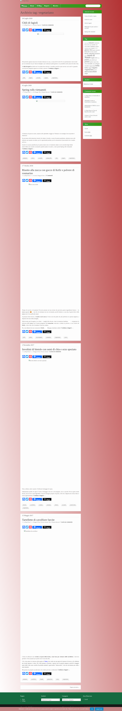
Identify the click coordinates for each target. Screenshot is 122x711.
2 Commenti (49, 175)
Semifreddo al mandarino (91, 102)
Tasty (46, 661)
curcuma (49, 504)
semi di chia (73, 504)
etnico (32, 158)
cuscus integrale (91, 48)
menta (86, 55)
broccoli (87, 44)
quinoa (91, 62)
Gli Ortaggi (35, 92)
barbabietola (96, 43)
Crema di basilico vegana (90, 16)
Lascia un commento (48, 25)
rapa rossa (96, 62)
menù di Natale (90, 56)
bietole (24, 504)
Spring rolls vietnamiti (34, 89)
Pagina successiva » (74, 687)
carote (93, 44)
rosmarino (48, 337)
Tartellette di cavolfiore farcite (38, 519)
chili (24, 77)
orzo (98, 57)
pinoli (93, 60)
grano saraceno (96, 50)
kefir (24, 337)
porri (96, 60)
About (32, 6)
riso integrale (39, 337)
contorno (92, 46)
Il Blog (39, 6)
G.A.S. (96, 48)
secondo (38, 77)
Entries (87, 132)
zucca (66, 337)
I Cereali (35, 175)
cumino (41, 504)
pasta (87, 59)
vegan (89, 68)
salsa (86, 63)
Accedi (86, 128)
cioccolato (87, 46)
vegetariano (54, 77)
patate (90, 60)
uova (57, 679)
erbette (56, 504)
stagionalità (92, 66)
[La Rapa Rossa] (24, 0)
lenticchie (87, 51)
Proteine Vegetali (37, 25)
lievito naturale (89, 53)
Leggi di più (99, 709)
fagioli (30, 77)
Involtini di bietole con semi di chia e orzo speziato (49, 349)
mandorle (97, 53)
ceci (96, 44)
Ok (92, 709)
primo (30, 337)
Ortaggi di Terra (40, 175)
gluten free (49, 679)
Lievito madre (93, 51)
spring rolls (48, 158)
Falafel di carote (88, 19)
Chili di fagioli (30, 22)
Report (47, 6)
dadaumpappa (88, 105)
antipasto (25, 158)
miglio (93, 58)
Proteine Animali (44, 351)
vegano (46, 77)
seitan (94, 63)
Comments (88, 135)
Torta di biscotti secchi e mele (91, 111)
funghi (41, 679)
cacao (90, 44)
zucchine (93, 71)
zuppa (86, 73)
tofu (57, 158)
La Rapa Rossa (27, 25)
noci (96, 57)
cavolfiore (32, 504)
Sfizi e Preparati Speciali (44, 92)
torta (86, 68)
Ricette (55, 6)
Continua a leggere (54, 68)
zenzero (95, 69)
